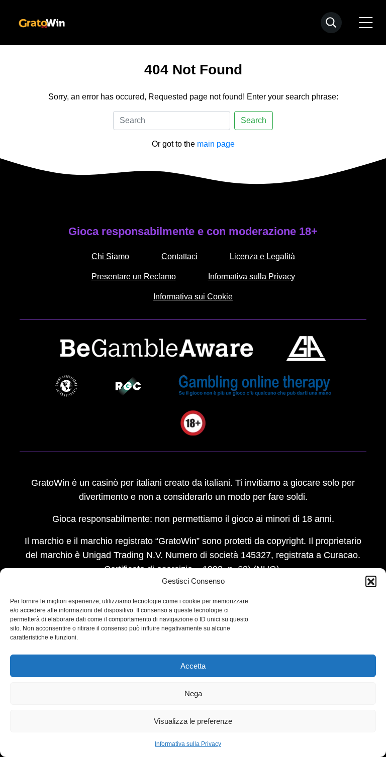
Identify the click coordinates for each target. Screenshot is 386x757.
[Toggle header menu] (366, 23)
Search (253, 120)
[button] (371, 581)
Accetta (193, 666)
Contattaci (179, 256)
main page (216, 144)
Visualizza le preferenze (193, 721)
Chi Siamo (110, 256)
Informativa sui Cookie (193, 296)
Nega (193, 693)
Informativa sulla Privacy (188, 743)
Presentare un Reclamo (133, 276)
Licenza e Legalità (262, 256)
